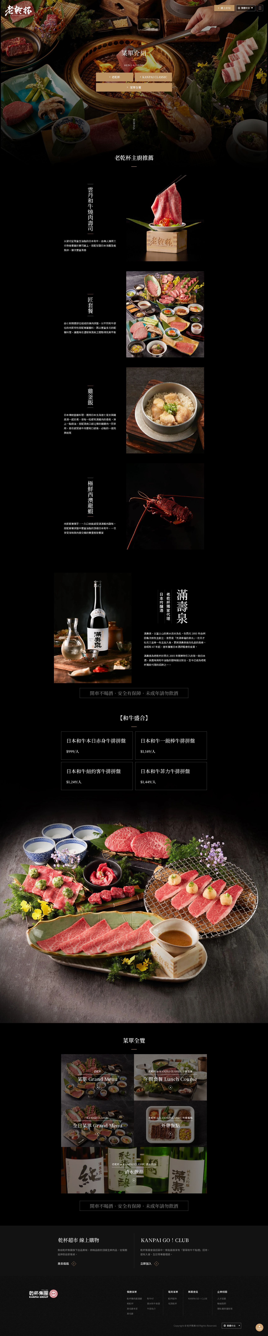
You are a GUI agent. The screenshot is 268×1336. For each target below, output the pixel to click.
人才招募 (221, 1298)
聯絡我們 (221, 1303)
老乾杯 (130, 1303)
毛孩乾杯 (172, 1303)
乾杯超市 (172, 1298)
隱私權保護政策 (224, 1308)
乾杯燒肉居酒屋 (134, 1298)
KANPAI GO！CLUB (197, 1298)
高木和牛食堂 (153, 1303)
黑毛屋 (130, 1313)
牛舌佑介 (151, 1308)
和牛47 (150, 1298)
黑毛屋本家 (132, 1308)
